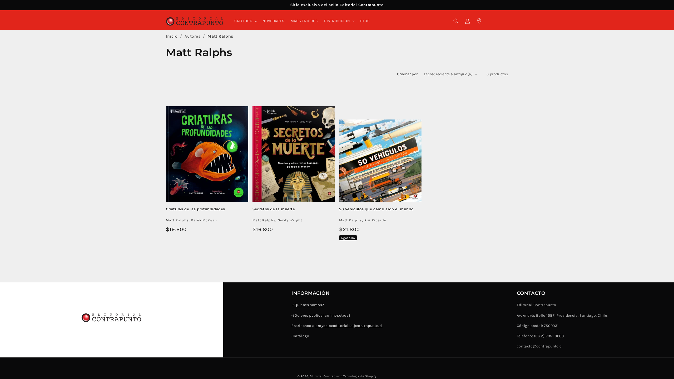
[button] (245, 21)
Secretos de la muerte (273, 209)
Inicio (172, 36)
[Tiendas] (479, 21)
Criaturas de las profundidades (195, 209)
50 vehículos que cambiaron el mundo (376, 209)
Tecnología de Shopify (359, 376)
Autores (192, 36)
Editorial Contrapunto (326, 376)
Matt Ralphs (220, 36)
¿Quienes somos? (308, 305)
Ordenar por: (408, 74)
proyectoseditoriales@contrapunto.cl (349, 325)
